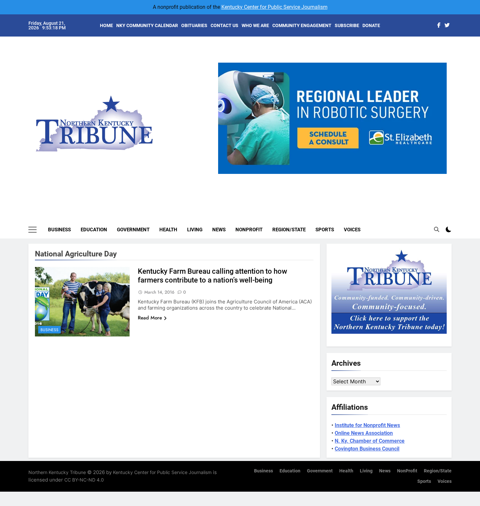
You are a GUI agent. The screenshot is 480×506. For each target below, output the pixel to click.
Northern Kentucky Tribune (57, 472)
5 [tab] (359, 177)
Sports (324, 230)
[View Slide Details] (339, 118)
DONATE (371, 25)
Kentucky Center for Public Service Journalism (274, 7)
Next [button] (439, 174)
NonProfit (249, 230)
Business (59, 230)
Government (133, 230)
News (219, 230)
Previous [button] (225, 174)
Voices (352, 230)
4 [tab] (347, 177)
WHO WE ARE (255, 25)
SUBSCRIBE (347, 25)
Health (168, 230)
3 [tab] (335, 177)
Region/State (289, 230)
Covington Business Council (367, 449)
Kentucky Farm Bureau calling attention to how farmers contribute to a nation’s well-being (212, 275)
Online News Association (364, 433)
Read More (150, 317)
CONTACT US (224, 25)
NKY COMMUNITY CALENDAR (147, 25)
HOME (106, 25)
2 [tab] (323, 177)
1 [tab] (310, 177)
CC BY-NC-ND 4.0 (84, 480)
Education (94, 230)
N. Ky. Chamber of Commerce (370, 441)
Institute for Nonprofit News (367, 425)
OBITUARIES (194, 25)
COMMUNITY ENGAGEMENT (301, 25)
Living (194, 230)
